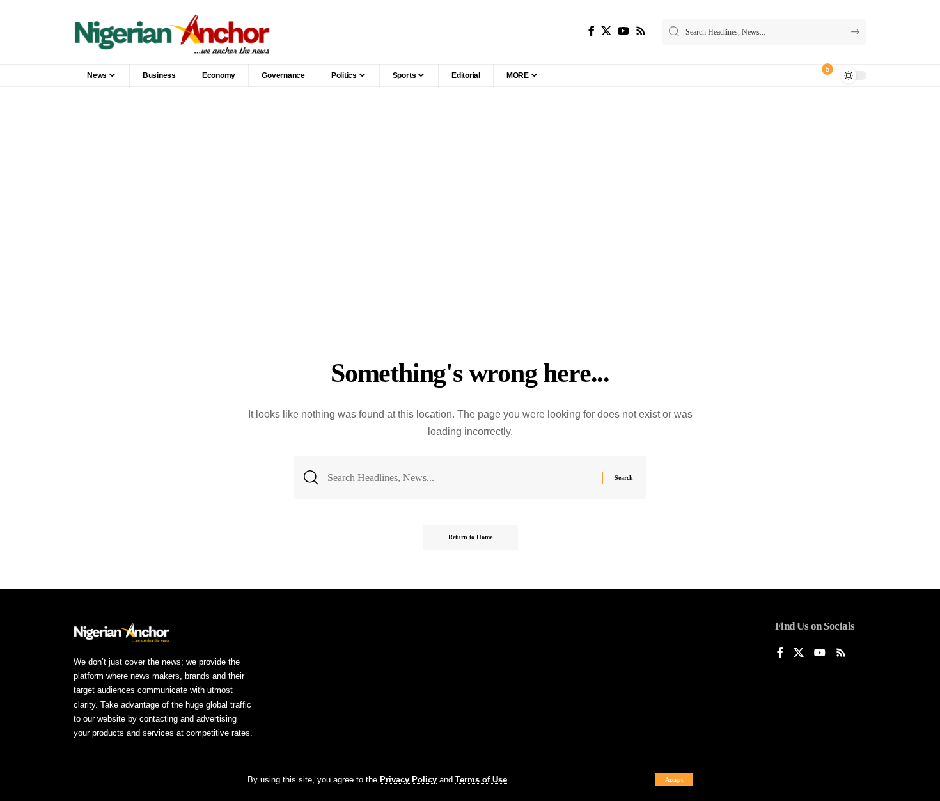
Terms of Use (481, 779)
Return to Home (470, 537)
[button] (674, 779)
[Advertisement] (470, 257)
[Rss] (640, 31)
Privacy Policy (408, 779)
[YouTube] (623, 31)
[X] (606, 31)
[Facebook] (591, 31)
